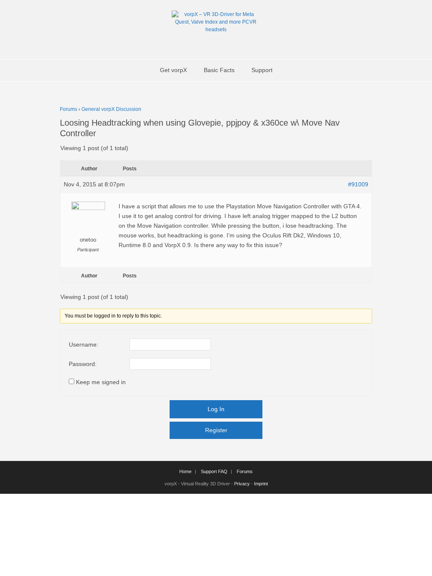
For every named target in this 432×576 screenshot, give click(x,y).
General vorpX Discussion (111, 109)
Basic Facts (219, 70)
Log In (216, 409)
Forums (68, 109)
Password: (83, 364)
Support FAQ (214, 471)
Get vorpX (173, 70)
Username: (83, 344)
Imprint (261, 483)
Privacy (242, 483)
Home (185, 471)
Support (262, 70)
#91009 (358, 184)
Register (216, 430)
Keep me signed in (101, 382)
